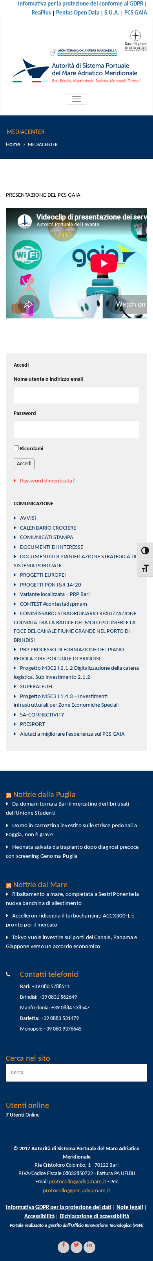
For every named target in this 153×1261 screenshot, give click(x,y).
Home (13, 145)
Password (25, 414)
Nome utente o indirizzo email (48, 379)
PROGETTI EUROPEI (43, 575)
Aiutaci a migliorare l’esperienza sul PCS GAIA (72, 734)
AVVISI (28, 518)
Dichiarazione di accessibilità (94, 1217)
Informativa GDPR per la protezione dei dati (58, 1208)
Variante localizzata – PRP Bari (54, 595)
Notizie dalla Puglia (44, 795)
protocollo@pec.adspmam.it (76, 1191)
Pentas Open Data (77, 13)
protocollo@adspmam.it (77, 1182)
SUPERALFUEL (36, 687)
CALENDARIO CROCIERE (48, 528)
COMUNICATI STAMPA (46, 538)
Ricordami (31, 449)
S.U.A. (111, 13)
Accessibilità (39, 1217)
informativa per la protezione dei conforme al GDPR (80, 4)
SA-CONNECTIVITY (42, 715)
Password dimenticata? (47, 481)
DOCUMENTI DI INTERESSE (51, 547)
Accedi (24, 464)
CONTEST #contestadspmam (53, 604)
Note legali (130, 1208)
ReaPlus (41, 13)
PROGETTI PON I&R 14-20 (50, 585)
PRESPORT (32, 724)
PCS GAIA (135, 13)
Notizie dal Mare (40, 885)
